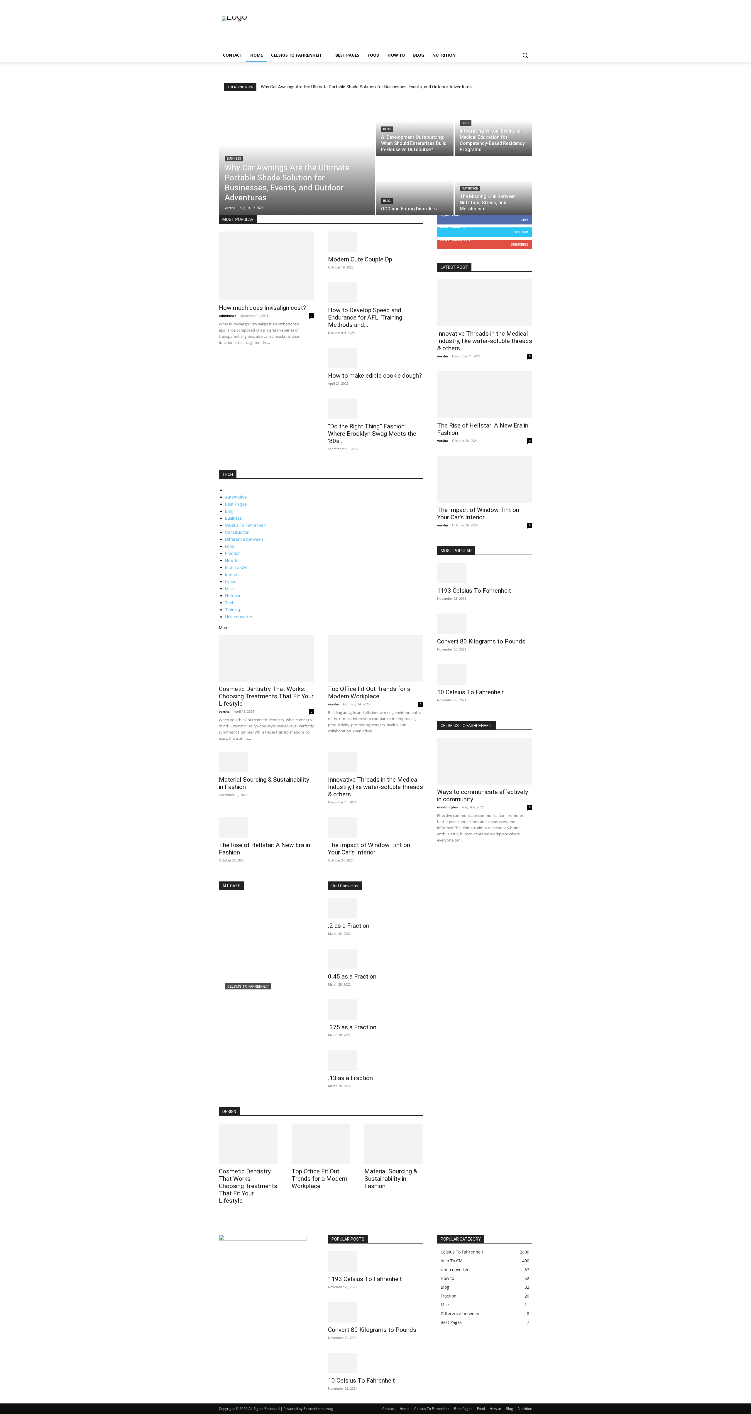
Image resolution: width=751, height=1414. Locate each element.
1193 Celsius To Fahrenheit (474, 590)
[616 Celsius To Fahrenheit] (266, 954)
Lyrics (230, 581)
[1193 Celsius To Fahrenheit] (484, 573)
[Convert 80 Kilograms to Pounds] (484, 624)
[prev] (521, 87)
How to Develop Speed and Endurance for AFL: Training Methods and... (365, 317)
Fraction (233, 553)
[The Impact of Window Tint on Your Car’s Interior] (375, 827)
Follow (521, 232)
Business (234, 158)
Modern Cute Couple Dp (360, 259)
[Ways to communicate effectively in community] (484, 761)
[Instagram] (504, 4)
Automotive (236, 496)
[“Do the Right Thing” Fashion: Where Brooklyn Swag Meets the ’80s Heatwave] (375, 408)
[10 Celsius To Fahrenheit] (484, 674)
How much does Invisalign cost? (262, 307)
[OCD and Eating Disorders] (415, 186)
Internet (232, 574)
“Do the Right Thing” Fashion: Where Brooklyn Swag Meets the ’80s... (372, 434)
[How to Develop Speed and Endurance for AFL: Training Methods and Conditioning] (375, 292)
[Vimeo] (520, 4)
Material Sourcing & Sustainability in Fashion (390, 1179)
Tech (229, 602)
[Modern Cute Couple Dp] (375, 242)
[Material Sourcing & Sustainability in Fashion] (266, 762)
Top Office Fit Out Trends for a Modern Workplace (369, 692)
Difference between (244, 539)
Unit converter (238, 616)
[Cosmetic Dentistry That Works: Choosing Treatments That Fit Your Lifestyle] (266, 658)
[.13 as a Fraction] (375, 1060)
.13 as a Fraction (350, 1078)
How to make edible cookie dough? (375, 375)
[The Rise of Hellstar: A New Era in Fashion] (266, 827)
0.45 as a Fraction (352, 976)
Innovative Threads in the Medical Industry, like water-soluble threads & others (375, 787)
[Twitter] (512, 4)
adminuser (227, 315)
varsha (224, 711)
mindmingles (447, 807)
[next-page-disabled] (442, 856)
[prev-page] (220, 466)
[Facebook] (496, 4)
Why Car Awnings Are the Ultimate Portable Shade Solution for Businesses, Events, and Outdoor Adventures (366, 86)
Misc (229, 588)
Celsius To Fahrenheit (245, 525)
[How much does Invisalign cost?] (266, 266)
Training (232, 609)
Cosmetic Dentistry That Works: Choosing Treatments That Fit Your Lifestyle (266, 696)
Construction (237, 532)
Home (405, 1408)
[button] (525, 55)
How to (232, 560)
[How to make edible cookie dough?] (375, 358)
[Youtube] (528, 4)
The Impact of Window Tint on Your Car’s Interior (369, 849)
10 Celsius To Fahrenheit (470, 692)
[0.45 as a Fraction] (375, 959)
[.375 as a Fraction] (375, 1009)
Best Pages (236, 503)
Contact (388, 1408)
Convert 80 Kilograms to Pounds (481, 641)
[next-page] (223, 466)
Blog (387, 129)
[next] (525, 87)
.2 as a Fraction (348, 925)
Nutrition (470, 188)
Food (229, 546)
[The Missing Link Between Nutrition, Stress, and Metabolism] (493, 186)
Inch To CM (236, 567)
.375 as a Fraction (352, 1027)
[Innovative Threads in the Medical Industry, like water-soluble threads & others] (375, 762)
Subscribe (519, 244)
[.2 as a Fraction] (375, 908)
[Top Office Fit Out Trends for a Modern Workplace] (375, 658)
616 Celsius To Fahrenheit (256, 996)
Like (524, 219)
